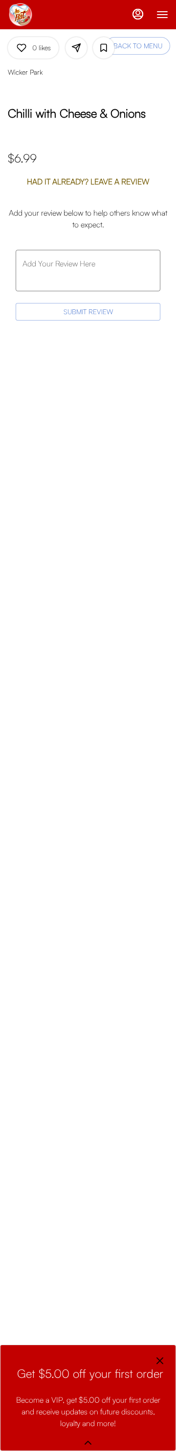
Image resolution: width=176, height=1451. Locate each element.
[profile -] (138, 14)
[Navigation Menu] (162, 14)
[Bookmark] (103, 48)
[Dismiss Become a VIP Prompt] (160, 1360)
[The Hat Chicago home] (52, 14)
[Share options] (76, 48)
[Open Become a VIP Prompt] (88, 1443)
